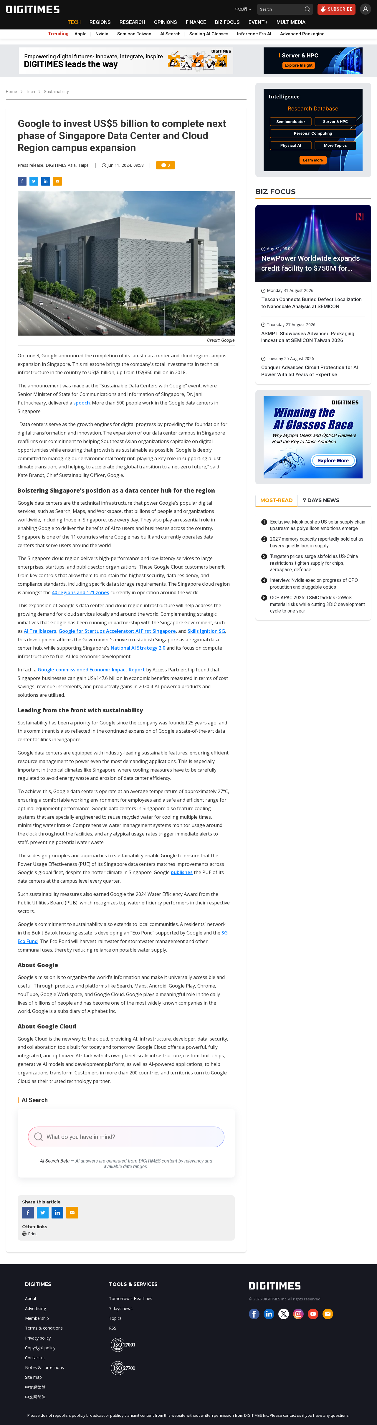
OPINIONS (165, 22)
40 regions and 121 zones (80, 592)
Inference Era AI (254, 34)
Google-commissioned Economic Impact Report (91, 669)
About (31, 1298)
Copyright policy (40, 1347)
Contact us (35, 1357)
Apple (81, 34)
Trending (58, 34)
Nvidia (101, 34)
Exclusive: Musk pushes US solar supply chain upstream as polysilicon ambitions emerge (317, 525)
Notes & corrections (44, 1367)
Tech (30, 91)
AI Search (170, 34)
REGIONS (100, 22)
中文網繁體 (35, 1387)
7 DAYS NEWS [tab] (321, 500)
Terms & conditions (44, 1328)
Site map (33, 1377)
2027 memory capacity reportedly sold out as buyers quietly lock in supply (316, 542)
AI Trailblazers (40, 631)
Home (11, 91)
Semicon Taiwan (134, 34)
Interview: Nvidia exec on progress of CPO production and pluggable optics (314, 583)
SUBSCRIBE (340, 9)
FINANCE (196, 22)
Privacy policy (38, 1338)
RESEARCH (132, 22)
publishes (182, 872)
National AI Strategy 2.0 (138, 648)
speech (81, 402)
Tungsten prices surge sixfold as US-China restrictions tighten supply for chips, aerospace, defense (314, 563)
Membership (37, 1318)
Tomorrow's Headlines (130, 1298)
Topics (115, 1318)
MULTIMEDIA (291, 22)
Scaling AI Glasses (208, 34)
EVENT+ (258, 22)
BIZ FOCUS (227, 22)
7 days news (121, 1308)
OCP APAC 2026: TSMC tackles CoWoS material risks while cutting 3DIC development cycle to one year (317, 604)
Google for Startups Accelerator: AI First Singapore (117, 631)
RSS (112, 1328)
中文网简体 (35, 1397)
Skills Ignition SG (206, 631)
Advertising (35, 1308)
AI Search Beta (55, 1161)
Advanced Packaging (302, 34)
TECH (74, 22)
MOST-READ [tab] (276, 500)
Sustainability (56, 91)
